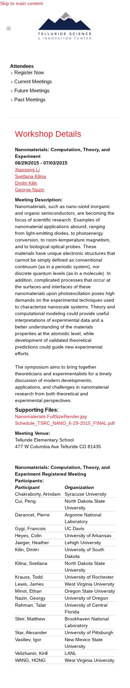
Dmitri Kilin (26, 183)
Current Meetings (33, 81)
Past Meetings (30, 99)
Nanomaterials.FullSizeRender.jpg (51, 416)
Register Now (29, 72)
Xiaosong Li (27, 169)
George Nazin (29, 189)
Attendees (22, 66)
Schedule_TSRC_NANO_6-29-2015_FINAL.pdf (65, 423)
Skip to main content (21, 3)
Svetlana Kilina (30, 176)
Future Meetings (32, 90)
